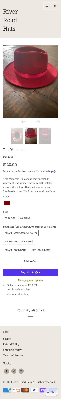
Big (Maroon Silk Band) (19, 241)
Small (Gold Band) (16, 250)
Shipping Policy (12, 349)
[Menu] (46, 6)
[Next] (37, 121)
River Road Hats (22, 382)
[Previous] (23, 121)
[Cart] (54, 6)
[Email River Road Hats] (21, 371)
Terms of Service (13, 355)
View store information (17, 294)
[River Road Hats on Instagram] (13, 371)
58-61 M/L (25, 218)
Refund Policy (11, 344)
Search (7, 338)
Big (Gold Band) (41, 250)
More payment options (30, 280)
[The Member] (30, 81)
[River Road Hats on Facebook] (6, 371)
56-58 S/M (10, 218)
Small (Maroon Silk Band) (21, 233)
